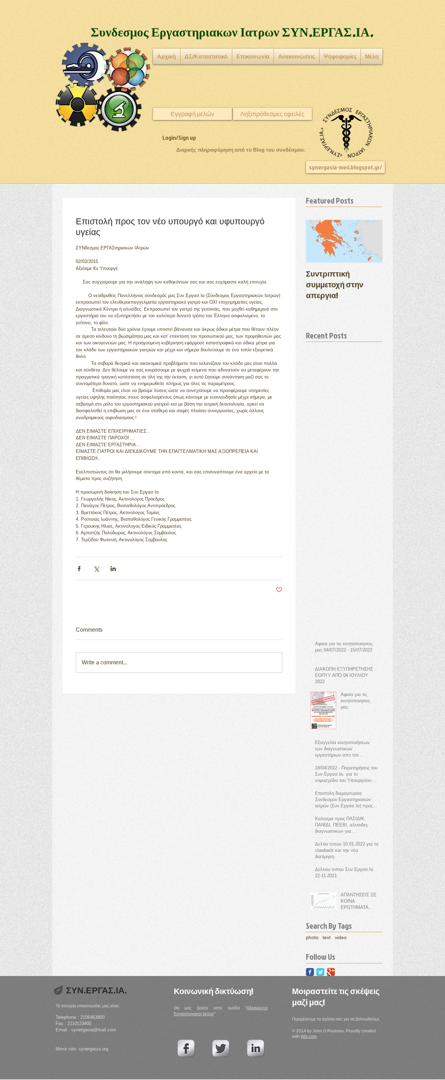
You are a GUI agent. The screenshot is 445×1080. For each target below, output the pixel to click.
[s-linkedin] (255, 1048)
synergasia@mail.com (93, 1029)
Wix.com (309, 1036)
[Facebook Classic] (310, 972)
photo (312, 937)
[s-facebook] (186, 1048)
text (327, 937)
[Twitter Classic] (320, 972)
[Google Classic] (331, 972)
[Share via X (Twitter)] (96, 568)
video (341, 937)
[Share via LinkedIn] (113, 568)
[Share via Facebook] (79, 568)
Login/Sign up (179, 137)
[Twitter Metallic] (220, 1048)
